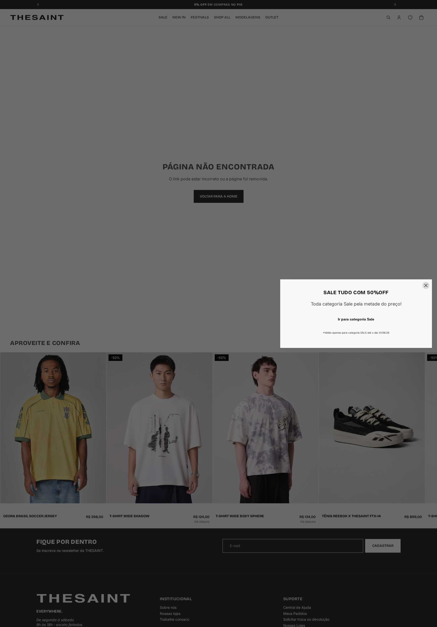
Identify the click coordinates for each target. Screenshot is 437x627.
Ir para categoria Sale (356, 319)
